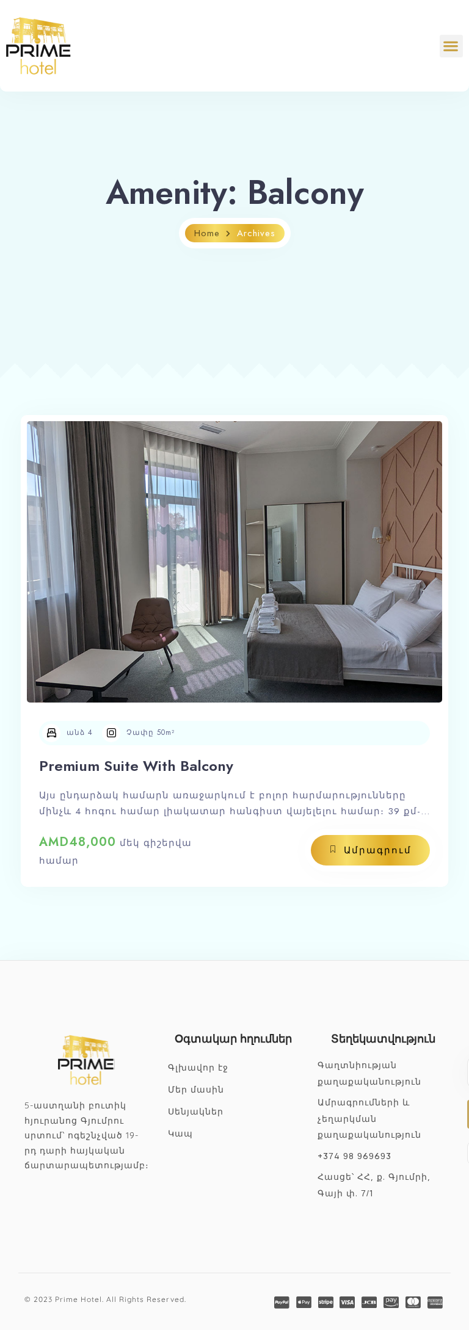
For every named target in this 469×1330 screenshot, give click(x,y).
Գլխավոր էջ (198, 1068)
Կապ (180, 1134)
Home (207, 233)
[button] (451, 46)
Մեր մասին (196, 1090)
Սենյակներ (196, 1112)
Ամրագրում (378, 850)
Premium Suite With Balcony (136, 765)
